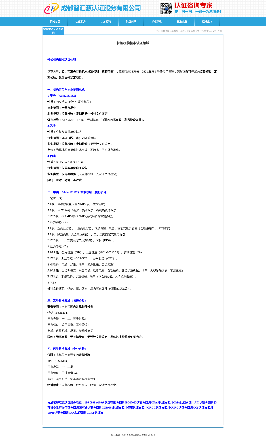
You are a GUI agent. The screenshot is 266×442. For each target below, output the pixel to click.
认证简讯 (131, 21)
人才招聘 (106, 21)
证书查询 (207, 21)
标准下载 (156, 21)
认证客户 (80, 21)
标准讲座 (182, 21)
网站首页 (55, 21)
